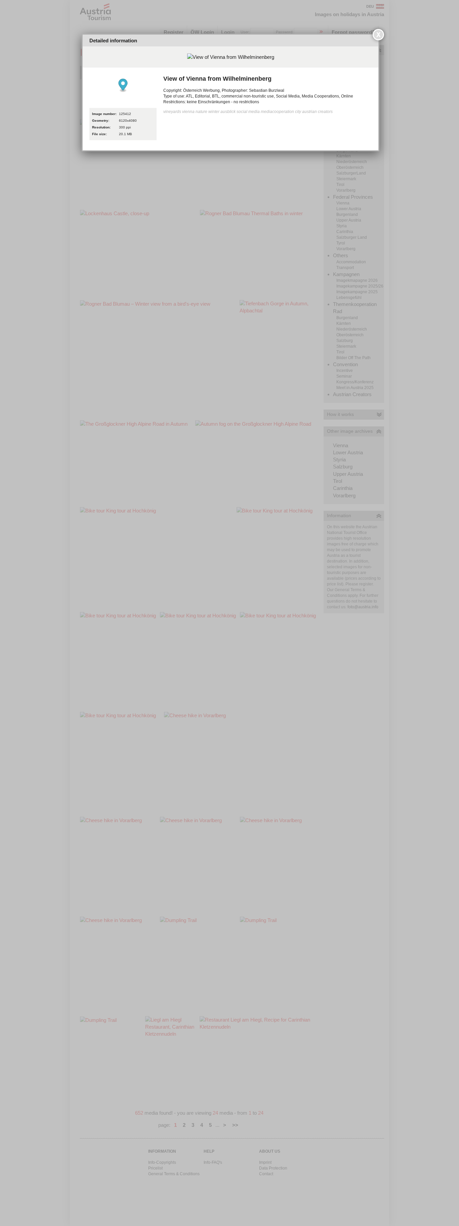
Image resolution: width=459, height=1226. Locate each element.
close (378, 35)
